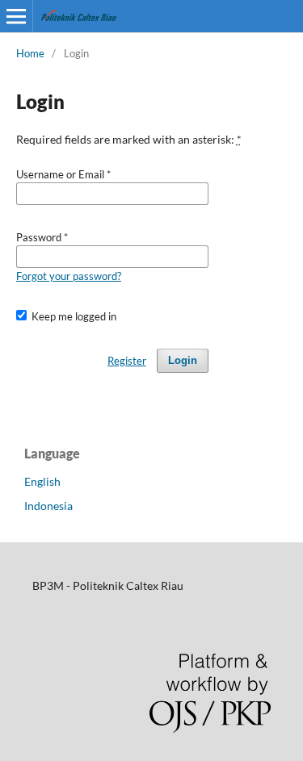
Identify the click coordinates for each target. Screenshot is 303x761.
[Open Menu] (16, 16)
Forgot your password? (68, 276)
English (42, 481)
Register (126, 360)
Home (30, 53)
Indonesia (48, 505)
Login (182, 360)
